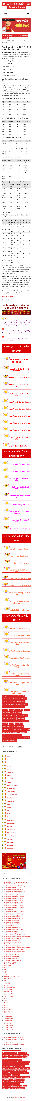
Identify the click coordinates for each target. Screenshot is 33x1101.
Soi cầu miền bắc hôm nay (11, 884)
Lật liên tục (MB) (11, 788)
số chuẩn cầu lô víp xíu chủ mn (12, 958)
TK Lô (5, 998)
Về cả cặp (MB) (10, 791)
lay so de (18, 704)
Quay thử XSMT (11, 845)
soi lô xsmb (18, 735)
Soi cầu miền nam (9, 944)
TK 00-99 (9, 826)
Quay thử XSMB (11, 842)
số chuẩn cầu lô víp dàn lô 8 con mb (14, 911)
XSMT (8, 763)
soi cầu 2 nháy (11, 707)
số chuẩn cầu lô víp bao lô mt (12, 927)
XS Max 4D (9, 775)
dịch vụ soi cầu (20, 696)
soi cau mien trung (7, 715)
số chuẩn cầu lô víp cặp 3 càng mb (13, 895)
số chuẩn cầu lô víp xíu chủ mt (12, 942)
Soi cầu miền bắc (8, 909)
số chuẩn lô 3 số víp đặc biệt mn (12, 960)
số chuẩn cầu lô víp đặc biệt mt (12, 931)
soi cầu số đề (24, 715)
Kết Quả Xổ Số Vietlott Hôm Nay (12, 976)
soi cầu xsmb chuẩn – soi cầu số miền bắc (15, 882)
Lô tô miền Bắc (11, 829)
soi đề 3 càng (20, 726)
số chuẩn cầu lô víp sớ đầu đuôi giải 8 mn (15, 951)
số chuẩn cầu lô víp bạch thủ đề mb (13, 889)
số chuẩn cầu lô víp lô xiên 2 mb (12, 920)
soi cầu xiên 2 (21, 718)
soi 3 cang (24, 704)
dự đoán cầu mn (21, 701)
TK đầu (8, 814)
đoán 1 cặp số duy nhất (8, 704)
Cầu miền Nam (10, 798)
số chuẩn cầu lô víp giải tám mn (12, 956)
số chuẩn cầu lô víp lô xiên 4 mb (12, 924)
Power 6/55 (10, 779)
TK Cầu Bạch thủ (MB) (12, 785)
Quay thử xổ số (8, 1024)
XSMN (8, 760)
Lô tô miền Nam (11, 833)
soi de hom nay (6, 726)
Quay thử (9, 839)
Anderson (23, 1097)
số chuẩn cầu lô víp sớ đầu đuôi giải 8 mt (15, 935)
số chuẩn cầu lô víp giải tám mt (12, 933)
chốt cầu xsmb (7, 297)
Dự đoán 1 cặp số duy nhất (20, 698)
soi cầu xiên (13, 718)
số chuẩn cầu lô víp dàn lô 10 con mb (14, 904)
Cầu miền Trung (11, 801)
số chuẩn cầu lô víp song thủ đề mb (13, 913)
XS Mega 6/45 (10, 772)
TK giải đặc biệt (11, 820)
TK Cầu (6, 985)
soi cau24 (5, 724)
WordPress (16, 1097)
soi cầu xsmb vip (24, 721)
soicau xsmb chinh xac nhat (9, 740)
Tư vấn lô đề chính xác (9, 20)
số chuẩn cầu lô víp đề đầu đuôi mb (13, 918)
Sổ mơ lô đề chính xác (10, 962)
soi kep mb (5, 729)
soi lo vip (4, 735)
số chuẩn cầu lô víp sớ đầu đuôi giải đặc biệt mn (17, 947)
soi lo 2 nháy (13, 729)
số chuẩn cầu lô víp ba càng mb (12, 887)
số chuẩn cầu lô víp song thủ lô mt (13, 940)
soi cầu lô (20, 710)
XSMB (8, 756)
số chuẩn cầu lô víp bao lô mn (12, 953)
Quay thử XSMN (11, 848)
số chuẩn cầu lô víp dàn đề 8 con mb (14, 900)
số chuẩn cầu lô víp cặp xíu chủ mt (13, 929)
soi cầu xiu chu (6, 721)
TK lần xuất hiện (11, 823)
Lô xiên (9, 807)
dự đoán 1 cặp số (6, 698)
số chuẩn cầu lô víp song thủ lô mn (13, 945)
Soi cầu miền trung (9, 925)
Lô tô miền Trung (11, 836)
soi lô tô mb (27, 729)
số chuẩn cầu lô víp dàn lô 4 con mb (14, 905)
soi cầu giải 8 (12, 710)
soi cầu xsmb (15, 721)
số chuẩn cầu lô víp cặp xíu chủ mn (13, 949)
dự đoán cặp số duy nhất (8, 701)
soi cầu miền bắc (6, 712)
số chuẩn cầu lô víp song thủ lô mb (13, 916)
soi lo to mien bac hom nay (20, 732)
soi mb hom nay (6, 737)
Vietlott (9, 769)
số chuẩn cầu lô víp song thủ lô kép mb (14, 915)
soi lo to (20, 729)
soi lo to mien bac (6, 732)
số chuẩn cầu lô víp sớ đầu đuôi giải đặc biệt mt (17, 936)
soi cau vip (5, 718)
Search (19, 746)
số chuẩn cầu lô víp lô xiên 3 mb (12, 922)
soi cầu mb (27, 710)
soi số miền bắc (25, 737)
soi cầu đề (5, 710)
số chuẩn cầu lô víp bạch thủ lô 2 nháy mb (15, 886)
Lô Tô (5, 1015)
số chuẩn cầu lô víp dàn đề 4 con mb (14, 896)
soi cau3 (11, 724)
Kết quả (9, 766)
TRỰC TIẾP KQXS (9, 965)
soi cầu (4, 707)
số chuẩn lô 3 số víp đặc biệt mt (12, 938)
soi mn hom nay (16, 737)
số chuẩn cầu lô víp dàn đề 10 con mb (14, 902)
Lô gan (8, 804)
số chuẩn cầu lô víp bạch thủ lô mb (13, 893)
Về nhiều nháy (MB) (12, 795)
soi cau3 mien (18, 724)
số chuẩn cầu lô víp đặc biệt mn (12, 955)
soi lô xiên (11, 735)
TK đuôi (9, 817)
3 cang (4, 696)
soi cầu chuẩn (20, 707)
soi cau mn (16, 715)
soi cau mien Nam (17, 712)
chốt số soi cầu (11, 696)
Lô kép (8, 810)
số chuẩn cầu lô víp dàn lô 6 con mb (14, 907)
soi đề (13, 726)
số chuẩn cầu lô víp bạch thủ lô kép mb (14, 891)
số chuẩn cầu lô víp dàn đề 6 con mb (14, 898)
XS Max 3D (9, 782)
